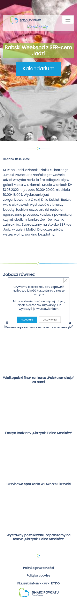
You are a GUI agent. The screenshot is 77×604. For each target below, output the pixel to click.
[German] (39, 27)
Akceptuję (27, 319)
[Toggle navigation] (68, 20)
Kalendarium (39, 68)
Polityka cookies (38, 575)
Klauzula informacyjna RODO (38, 583)
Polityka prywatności (38, 568)
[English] (31, 27)
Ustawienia (49, 319)
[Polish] (46, 27)
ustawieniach (49, 309)
